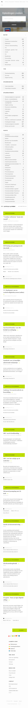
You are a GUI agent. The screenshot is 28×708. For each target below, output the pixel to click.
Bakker (6, 138)
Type (4, 69)
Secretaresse (8, 180)
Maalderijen (8, 56)
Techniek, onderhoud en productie (13, 119)
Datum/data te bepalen (10, 88)
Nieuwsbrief (11, 1)
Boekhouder (8, 142)
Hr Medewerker (8, 149)
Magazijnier (8, 157)
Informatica (7, 109)
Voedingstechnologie (10, 121)
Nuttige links (12, 677)
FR (2, 5)
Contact (11, 662)
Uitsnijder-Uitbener (9, 186)
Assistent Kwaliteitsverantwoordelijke (11, 135)
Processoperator (9, 174)
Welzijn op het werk (9, 126)
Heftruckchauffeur (9, 147)
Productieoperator (9, 178)
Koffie (6, 62)
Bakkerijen (7, 43)
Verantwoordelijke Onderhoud (12, 190)
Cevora (7, 39)
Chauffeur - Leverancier (10, 144)
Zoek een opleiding (13, 657)
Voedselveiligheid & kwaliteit (12, 124)
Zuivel (6, 52)
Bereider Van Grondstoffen (11, 140)
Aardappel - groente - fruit (11, 49)
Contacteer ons (13, 690)
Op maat (7, 75)
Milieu (6, 113)
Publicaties (17, 1)
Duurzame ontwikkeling (10, 107)
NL (2, 1)
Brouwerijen (8, 64)
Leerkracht (7, 155)
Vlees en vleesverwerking (11, 45)
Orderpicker (8, 167)
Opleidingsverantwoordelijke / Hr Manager (13, 164)
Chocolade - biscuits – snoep (12, 60)
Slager (6, 182)
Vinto (10, 675)
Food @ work (12, 673)
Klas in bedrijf (12, 670)
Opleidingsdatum (8, 81)
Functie (5, 130)
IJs (5, 54)
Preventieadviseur (9, 171)
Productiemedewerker (10, 176)
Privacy (20, 701)
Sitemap (6, 1)
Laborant (7, 153)
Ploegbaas (7, 169)
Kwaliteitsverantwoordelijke (11, 151)
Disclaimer (16, 701)
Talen (6, 117)
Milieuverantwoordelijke (11, 159)
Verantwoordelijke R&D (10, 195)
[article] (14, 644)
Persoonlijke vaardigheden (11, 115)
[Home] (14, 636)
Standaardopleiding (10, 73)
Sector (5, 34)
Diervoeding (8, 58)
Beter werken (22, 1)
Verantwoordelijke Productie (12, 193)
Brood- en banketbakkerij (11, 99)
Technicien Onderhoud (10, 184)
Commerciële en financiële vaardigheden (11, 102)
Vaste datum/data (9, 86)
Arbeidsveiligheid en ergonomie (12, 97)
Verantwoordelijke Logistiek (11, 188)
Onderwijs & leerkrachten (11, 41)
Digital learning (8, 77)
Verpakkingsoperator (10, 197)
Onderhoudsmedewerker (11, 161)
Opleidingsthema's (8, 92)
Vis (6, 47)
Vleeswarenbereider (10, 201)
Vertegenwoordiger (9, 199)
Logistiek (7, 111)
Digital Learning (9, 105)
